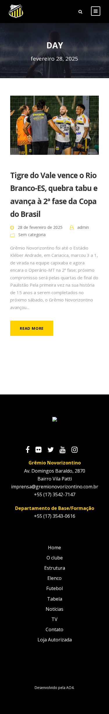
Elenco (54, 578)
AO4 (70, 687)
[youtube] (66, 450)
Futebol (54, 588)
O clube (55, 558)
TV (54, 619)
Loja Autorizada (54, 639)
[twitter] (53, 450)
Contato (54, 629)
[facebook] (30, 450)
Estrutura (54, 568)
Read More (32, 328)
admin (83, 227)
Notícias (54, 609)
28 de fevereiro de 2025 (40, 227)
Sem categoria (32, 234)
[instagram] (77, 450)
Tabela (54, 599)
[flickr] (41, 450)
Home (54, 547)
